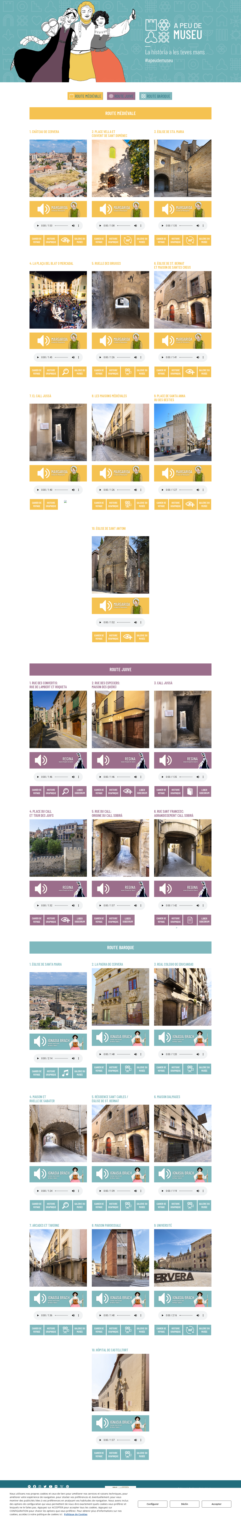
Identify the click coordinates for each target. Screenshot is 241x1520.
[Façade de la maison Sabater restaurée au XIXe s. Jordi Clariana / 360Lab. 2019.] (50, 1212)
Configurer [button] (153, 1504)
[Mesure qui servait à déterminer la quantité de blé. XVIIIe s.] (80, 371)
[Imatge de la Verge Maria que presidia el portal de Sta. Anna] (141, 648)
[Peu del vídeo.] (190, 1205)
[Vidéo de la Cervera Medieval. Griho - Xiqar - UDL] (128, 504)
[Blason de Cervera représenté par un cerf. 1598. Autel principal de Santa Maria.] (79, 247)
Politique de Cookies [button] (75, 1514)
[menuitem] (85, 96)
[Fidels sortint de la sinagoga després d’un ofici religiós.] (176, 919)
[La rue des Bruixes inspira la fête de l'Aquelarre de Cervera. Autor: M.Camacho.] (128, 371)
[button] (85, 96)
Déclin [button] (184, 1504)
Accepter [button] (216, 1504)
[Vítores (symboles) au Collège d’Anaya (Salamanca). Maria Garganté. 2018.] (51, 1329)
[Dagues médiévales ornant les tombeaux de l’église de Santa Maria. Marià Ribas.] (50, 379)
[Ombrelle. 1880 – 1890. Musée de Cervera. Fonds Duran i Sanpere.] (204, 1212)
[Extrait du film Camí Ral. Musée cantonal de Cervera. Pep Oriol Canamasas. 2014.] (128, 1205)
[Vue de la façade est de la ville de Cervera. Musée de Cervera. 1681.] (80, 240)
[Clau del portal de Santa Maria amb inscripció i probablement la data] (142, 636)
